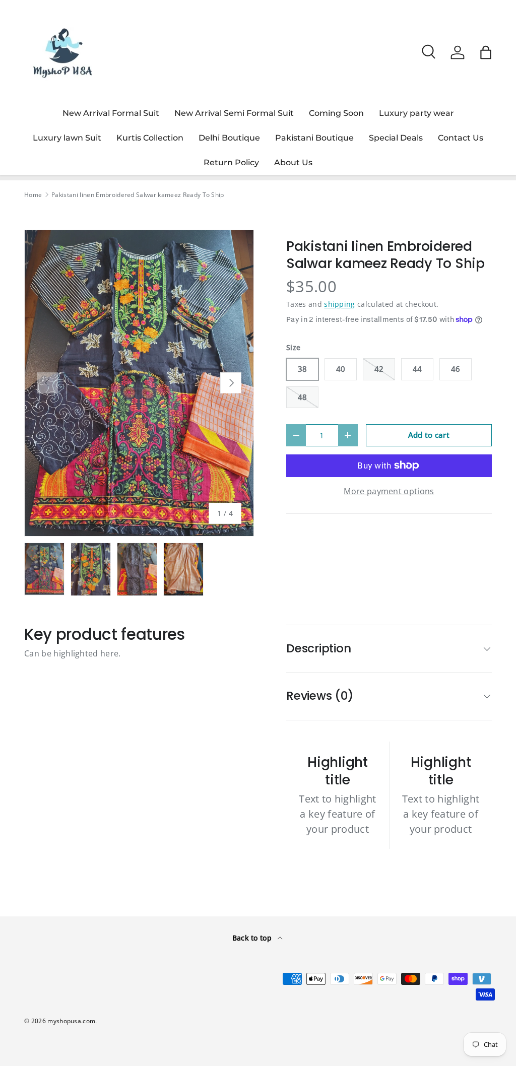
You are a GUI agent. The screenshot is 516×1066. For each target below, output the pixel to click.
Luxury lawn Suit (67, 138)
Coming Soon (336, 113)
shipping (339, 304)
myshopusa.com (71, 1021)
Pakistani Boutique (314, 138)
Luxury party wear (416, 113)
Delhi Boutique (229, 138)
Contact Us (460, 138)
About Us (293, 162)
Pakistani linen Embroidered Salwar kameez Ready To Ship (137, 195)
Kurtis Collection (149, 138)
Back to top (253, 938)
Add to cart (429, 435)
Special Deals (396, 138)
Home (33, 195)
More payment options (389, 491)
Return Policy (231, 162)
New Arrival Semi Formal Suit (234, 113)
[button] (486, 52)
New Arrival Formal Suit (110, 113)
